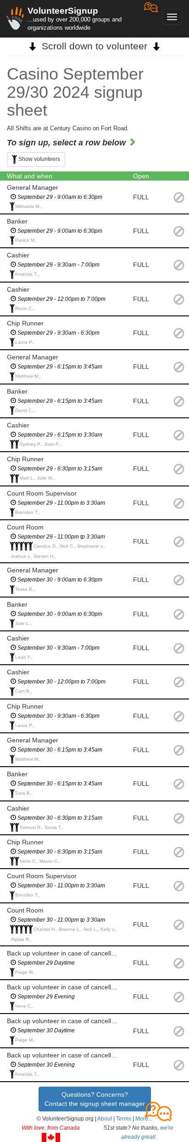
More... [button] (143, 1118)
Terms (123, 1118)
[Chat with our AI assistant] (151, 18)
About (104, 1118)
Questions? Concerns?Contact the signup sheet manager (94, 1099)
